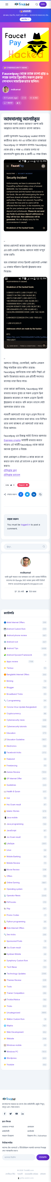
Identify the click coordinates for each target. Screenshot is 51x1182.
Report (22, 485)
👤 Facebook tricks (12, 752)
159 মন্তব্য (32, 591)
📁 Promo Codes (11, 915)
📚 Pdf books (10, 902)
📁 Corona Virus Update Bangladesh (20, 707)
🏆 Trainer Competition (14, 993)
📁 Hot (7, 798)
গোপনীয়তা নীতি (10, 1174)
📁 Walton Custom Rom (14, 1019)
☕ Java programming (13, 824)
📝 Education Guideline (14, 739)
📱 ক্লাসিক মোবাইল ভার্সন (26, 1178)
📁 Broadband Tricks (13, 694)
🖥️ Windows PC (11, 1051)
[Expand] (45, 661)
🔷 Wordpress (10, 1058)
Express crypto (12, 440)
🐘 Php (7, 908)
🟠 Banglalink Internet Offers (16, 674)
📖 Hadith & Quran (12, 791)
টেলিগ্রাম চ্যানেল (12, 474)
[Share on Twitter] (27, 494)
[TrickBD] (25, 1099)
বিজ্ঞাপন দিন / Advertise (37, 1136)
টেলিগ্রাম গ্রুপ (10, 470)
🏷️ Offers (8, 876)
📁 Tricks (8, 1006)
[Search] (36, 4)
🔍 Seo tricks (10, 934)
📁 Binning (8, 681)
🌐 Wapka (8, 1025)
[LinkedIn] (22, 1113)
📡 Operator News (12, 895)
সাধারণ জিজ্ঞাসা (8, 1136)
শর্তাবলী (20, 1174)
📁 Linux (7, 850)
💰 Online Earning (12, 882)
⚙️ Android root (11, 642)
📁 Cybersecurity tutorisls (15, 726)
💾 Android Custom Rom (14, 629)
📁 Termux (8, 668)
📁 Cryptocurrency (12, 713)
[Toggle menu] (6, 4)
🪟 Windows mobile (12, 1045)
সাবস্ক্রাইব (43, 1157)
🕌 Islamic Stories (11, 811)
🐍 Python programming (14, 921)
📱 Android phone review (15, 635)
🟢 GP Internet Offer (13, 778)
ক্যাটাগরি (30, 1131)
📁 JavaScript (10, 830)
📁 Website (9, 1038)
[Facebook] (4, 1113)
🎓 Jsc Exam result (12, 837)
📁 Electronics (10, 746)
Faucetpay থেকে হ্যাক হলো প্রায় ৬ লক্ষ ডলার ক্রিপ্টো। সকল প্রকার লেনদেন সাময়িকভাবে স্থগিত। (25, 77)
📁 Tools (8, 986)
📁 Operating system (13, 889)
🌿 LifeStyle (9, 843)
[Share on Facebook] (20, 494)
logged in (25, 524)
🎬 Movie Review (11, 869)
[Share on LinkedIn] (33, 494)
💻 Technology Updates (15, 973)
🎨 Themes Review (12, 980)
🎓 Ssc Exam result (12, 947)
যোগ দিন (24, 19)
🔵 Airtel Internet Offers (14, 622)
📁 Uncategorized (12, 1012)
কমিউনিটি (5, 1131)
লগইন (43, 4)
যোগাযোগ (30, 1126)
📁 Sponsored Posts (13, 941)
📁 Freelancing (10, 765)
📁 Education (10, 733)
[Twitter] (10, 1113)
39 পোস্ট (20, 591)
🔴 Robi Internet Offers (14, 928)
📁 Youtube (9, 1064)
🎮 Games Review (12, 772)
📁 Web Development (14, 1032)
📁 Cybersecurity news (15, 68)
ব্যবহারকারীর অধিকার (31, 1174)
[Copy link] (40, 494)
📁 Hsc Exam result (12, 804)
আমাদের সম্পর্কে (8, 1126)
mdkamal (16, 89)
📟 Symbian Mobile (12, 954)
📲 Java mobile (11, 817)
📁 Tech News (10, 967)
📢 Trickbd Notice (12, 999)
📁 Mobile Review (12, 863)
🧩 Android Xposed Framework (18, 655)
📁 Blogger (9, 687)
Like (10, 485)
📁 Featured (9, 759)
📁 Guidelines (10, 785)
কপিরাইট (43, 1174)
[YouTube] (16, 1113)
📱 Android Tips (11, 648)
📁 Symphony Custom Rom (16, 960)
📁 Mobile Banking (12, 856)
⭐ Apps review (11, 661)
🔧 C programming (12, 700)
